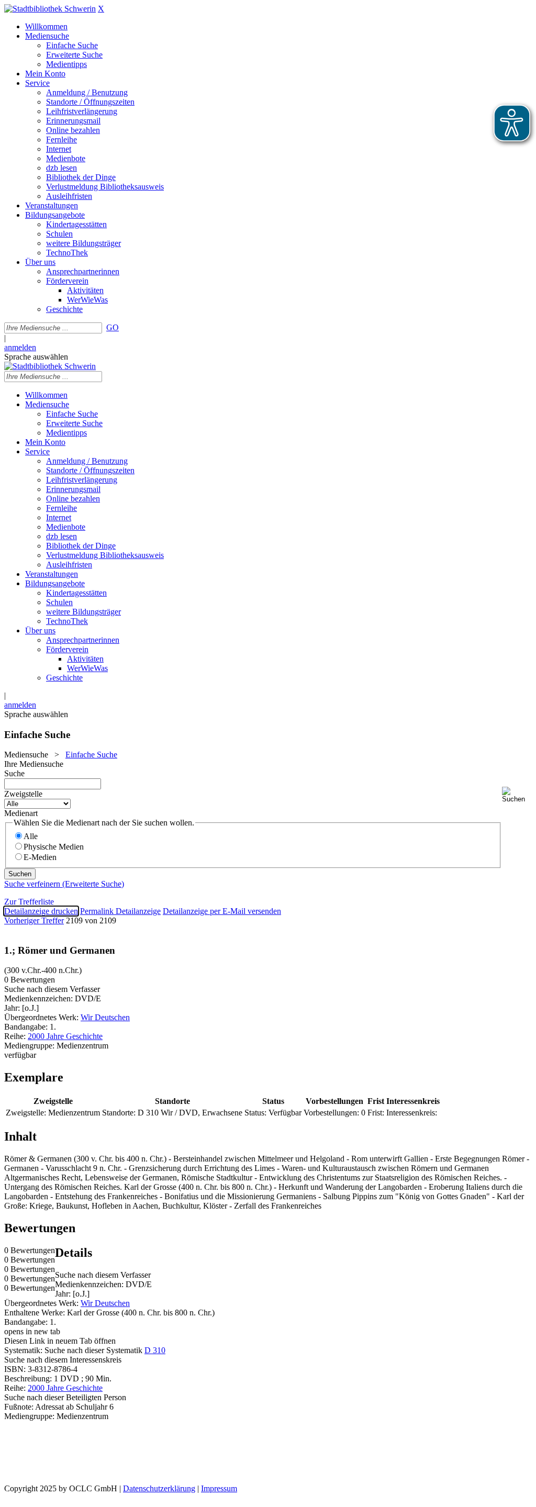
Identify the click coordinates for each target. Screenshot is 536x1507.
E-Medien (40, 857)
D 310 (154, 1350)
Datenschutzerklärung (159, 1488)
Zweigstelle (23, 793)
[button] (517, 795)
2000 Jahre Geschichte (65, 1036)
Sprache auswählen (36, 356)
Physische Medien (54, 846)
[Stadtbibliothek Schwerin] (50, 8)
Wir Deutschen (105, 1017)
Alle (31, 836)
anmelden (20, 347)
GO (112, 327)
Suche (14, 773)
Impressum (219, 1488)
